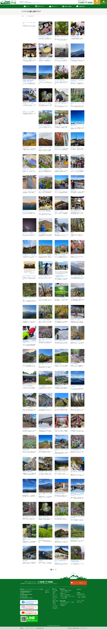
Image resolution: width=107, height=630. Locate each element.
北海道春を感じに (26, 449)
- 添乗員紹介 (62, 605)
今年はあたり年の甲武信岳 (76, 340)
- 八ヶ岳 (53, 599)
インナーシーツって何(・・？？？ (29, 189)
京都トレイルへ (74, 254)
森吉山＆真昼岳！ (58, 319)
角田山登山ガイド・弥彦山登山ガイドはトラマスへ (77, 81)
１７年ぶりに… (26, 319)
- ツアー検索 (54, 590)
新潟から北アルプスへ (27, 210)
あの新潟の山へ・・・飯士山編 (29, 254)
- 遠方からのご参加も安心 (65, 594)
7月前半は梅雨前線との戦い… (77, 449)
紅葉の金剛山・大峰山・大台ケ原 (45, 471)
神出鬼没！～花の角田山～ (44, 168)
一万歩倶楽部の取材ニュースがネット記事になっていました (61, 276)
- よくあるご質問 (63, 597)
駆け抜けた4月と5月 (59, 516)
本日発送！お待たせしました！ (29, 168)
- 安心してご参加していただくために (67, 596)
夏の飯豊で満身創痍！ (75, 538)
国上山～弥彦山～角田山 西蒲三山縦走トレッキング (45, 340)
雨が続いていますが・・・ (60, 210)
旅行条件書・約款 (39, 628)
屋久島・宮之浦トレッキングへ (45, 189)
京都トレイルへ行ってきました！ (77, 168)
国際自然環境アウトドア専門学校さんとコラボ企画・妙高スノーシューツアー (77, 494)
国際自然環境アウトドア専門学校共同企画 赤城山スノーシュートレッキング (29, 341)
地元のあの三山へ (74, 428)
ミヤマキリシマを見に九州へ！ (29, 363)
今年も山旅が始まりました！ (44, 428)
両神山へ (72, 232)
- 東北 (53, 593)
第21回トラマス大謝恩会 (28, 58)
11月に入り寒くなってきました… (61, 471)
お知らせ (47, 590)
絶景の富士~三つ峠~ (75, 58)
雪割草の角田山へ (42, 80)
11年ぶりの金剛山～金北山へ (60, 340)
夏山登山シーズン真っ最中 (76, 297)
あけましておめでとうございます (29, 275)
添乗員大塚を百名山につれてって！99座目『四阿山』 (77, 561)
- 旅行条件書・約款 (80, 594)
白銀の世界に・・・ (59, 232)
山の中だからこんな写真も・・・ (29, 232)
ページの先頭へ (104, 627)
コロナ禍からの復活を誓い (60, 297)
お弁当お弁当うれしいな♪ (44, 36)
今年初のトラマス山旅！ (75, 319)
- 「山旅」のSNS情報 (81, 597)
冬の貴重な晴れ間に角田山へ (44, 275)
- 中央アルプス (55, 597)
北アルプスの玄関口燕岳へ (28, 385)
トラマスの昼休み (58, 168)
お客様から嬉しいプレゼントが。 (45, 58)
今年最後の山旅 (26, 428)
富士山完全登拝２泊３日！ (76, 210)
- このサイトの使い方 (64, 591)
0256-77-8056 (46, 582)
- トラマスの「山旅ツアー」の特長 (67, 602)
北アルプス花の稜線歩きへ (28, 407)
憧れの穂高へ (25, 560)
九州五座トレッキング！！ (44, 449)
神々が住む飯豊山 (42, 385)
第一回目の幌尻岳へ (75, 363)
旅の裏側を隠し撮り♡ (75, 36)
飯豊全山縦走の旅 (42, 232)
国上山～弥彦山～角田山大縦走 (77, 275)
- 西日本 (53, 602)
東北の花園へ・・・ (43, 538)
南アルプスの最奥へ (75, 407)
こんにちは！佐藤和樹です (60, 58)
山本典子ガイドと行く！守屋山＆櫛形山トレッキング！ (29, 539)
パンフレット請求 (80, 600)
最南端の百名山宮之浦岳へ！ (44, 516)
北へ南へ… (41, 297)
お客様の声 (79, 589)
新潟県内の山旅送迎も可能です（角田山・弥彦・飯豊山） (29, 81)
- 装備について (63, 593)
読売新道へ (41, 560)
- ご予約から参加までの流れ (65, 590)
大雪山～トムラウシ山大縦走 (28, 111)
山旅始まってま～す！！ (59, 189)
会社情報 (78, 592)
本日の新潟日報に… (59, 385)
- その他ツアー (55, 608)
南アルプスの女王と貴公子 (60, 407)
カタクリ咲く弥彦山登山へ (60, 80)
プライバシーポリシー (30, 628)
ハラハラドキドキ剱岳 (43, 407)
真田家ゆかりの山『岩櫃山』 (60, 254)
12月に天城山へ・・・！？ (28, 493)
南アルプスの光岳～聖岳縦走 (44, 319)
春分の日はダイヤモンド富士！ (29, 516)
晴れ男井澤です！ (74, 189)
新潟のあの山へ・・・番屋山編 (45, 254)
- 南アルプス (54, 596)
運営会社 (22, 628)
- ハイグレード (55, 605)
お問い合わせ (103, 2)
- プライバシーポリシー (81, 595)
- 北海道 (53, 591)
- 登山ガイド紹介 (63, 603)
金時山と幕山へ (58, 428)
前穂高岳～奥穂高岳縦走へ (28, 471)
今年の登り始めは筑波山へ (60, 493)
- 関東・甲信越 (55, 600)
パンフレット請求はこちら (79, 582)
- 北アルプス (54, 594)
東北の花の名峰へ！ (59, 363)
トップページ (47, 589)
